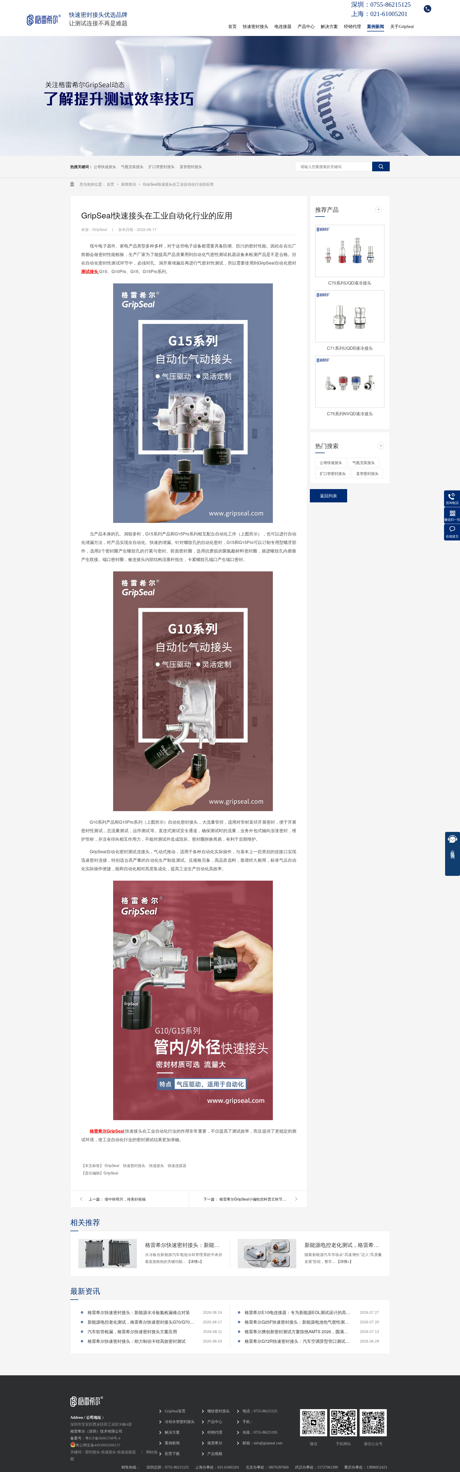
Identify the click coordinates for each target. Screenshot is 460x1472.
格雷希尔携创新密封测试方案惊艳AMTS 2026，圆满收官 (298, 1331)
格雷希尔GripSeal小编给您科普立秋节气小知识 (254, 1199)
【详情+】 (195, 1261)
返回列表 (328, 496)
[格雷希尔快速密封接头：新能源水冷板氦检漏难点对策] (107, 1253)
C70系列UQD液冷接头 (349, 283)
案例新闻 (375, 26)
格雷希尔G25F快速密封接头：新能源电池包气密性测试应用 (298, 1322)
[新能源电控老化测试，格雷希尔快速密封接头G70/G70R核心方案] (267, 1253)
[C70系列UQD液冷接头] (349, 251)
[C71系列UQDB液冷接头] (349, 316)
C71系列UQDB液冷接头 (350, 348)
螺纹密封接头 (218, 1411)
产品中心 (306, 26)
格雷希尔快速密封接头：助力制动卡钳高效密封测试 (137, 1341)
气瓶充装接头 (132, 166)
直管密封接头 (191, 166)
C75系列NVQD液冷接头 (350, 413)
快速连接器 (177, 1165)
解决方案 (329, 26)
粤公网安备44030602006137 (98, 1445)
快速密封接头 (255, 26)
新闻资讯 (129, 184)
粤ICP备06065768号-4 (102, 1438)
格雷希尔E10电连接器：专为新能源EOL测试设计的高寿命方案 (298, 1312)
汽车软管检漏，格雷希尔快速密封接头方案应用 (132, 1331)
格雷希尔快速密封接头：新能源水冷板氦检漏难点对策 (183, 1245)
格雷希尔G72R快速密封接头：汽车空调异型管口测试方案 (298, 1341)
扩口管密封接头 (162, 166)
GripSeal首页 (175, 1411)
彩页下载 (172, 1454)
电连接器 (282, 26)
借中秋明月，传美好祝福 (125, 1199)
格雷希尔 (214, 1443)
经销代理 (352, 26)
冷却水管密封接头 (180, 1422)
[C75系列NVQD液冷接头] (349, 382)
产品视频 (214, 1454)
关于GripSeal (402, 26)
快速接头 (157, 1165)
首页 (232, 26)
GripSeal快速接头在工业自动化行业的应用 (178, 184)
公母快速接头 (105, 166)
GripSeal (112, 1165)
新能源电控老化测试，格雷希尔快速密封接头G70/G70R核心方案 (343, 1245)
